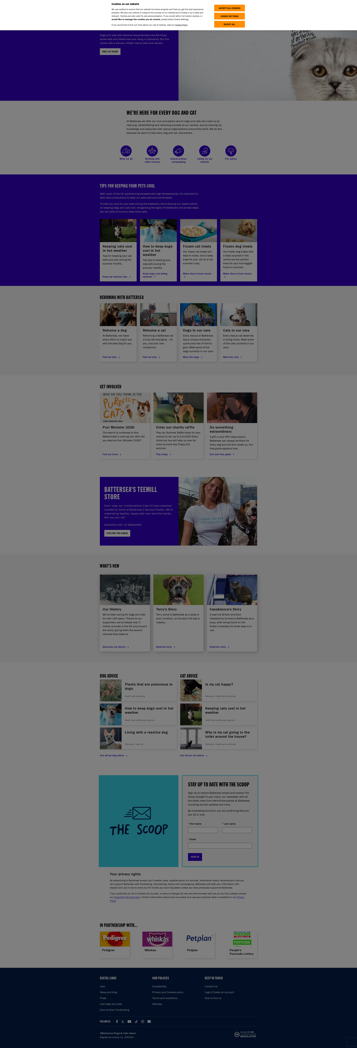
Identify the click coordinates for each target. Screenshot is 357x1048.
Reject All (229, 24)
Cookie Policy (181, 25)
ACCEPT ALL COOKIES (229, 8)
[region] (178, 15)
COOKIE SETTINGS (229, 16)
